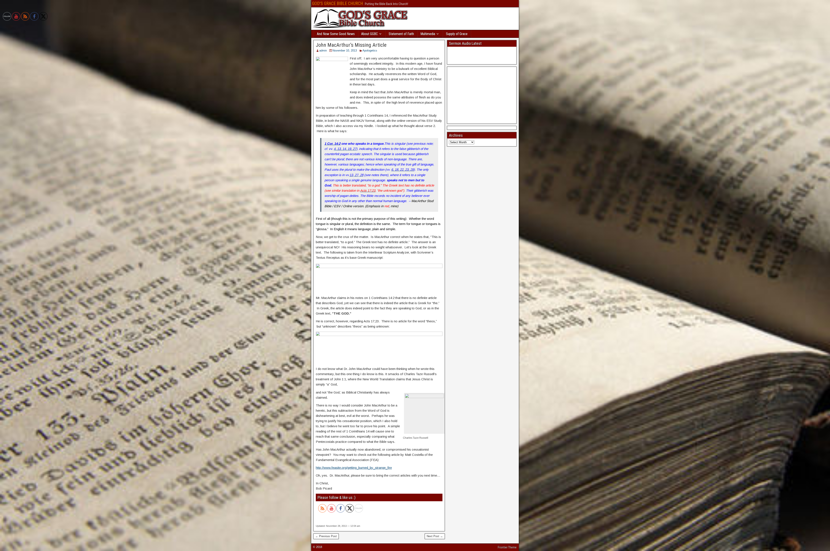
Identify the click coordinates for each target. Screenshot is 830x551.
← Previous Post (326, 536)
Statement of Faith (401, 34)
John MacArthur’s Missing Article (351, 45)
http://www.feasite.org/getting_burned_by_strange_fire (354, 467)
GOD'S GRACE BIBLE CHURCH (337, 3)
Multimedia (427, 34)
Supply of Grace (457, 34)
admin (323, 50)
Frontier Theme (507, 547)
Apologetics (369, 50)
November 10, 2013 (344, 50)
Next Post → (435, 536)
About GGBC (369, 34)
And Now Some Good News (336, 34)
